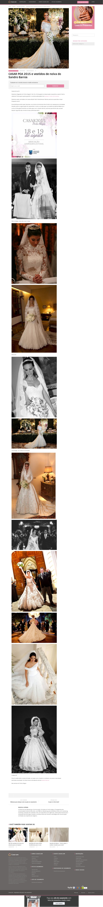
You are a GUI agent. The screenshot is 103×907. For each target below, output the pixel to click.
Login (93, 1)
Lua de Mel (78, 865)
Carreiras (34, 858)
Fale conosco (35, 860)
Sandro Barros (45, 780)
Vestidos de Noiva (21, 6)
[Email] (21, 818)
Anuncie (83, 892)
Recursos (34, 872)
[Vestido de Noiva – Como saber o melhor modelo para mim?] (59, 835)
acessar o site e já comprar (52, 96)
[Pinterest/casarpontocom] (75, 872)
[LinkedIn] (18, 818)
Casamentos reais (80, 856)
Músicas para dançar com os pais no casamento (23, 801)
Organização (78, 858)
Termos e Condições (36, 863)
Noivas (13, 6)
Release (76, 892)
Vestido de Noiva (79, 861)
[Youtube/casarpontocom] (76, 872)
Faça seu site (35, 869)
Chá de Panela (79, 863)
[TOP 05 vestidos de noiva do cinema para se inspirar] (18, 835)
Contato (55, 865)
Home (55, 856)
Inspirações (22, 1)
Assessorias (32, 1)
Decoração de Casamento (81, 860)
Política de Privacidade (36, 861)
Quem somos (91, 892)
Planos (33, 874)
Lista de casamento (36, 871)
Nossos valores (35, 856)
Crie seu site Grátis (83, 2)
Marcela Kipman (30, 70)
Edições (55, 860)
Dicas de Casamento (80, 866)
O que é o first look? (53, 801)
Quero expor (56, 861)
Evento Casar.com (44, 1)
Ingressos (56, 863)
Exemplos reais (35, 876)
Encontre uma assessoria (59, 871)
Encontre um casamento (37, 882)
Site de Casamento (57, 1)
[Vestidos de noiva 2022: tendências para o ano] (38, 835)
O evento (56, 858)
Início (10, 6)
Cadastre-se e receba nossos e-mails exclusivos (24, 82)
